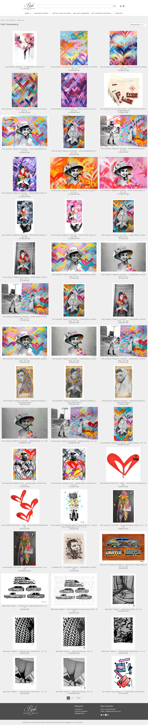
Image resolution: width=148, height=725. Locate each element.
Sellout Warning (81, 13)
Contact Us (78, 709)
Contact (119, 13)
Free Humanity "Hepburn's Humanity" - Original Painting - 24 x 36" (25, 441)
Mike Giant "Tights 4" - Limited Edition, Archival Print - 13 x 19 (24, 692)
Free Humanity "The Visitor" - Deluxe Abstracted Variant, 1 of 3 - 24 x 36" (123, 526)
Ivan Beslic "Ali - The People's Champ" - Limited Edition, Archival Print (74, 568)
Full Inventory (11, 20)
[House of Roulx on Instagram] (106, 715)
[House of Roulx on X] (108, 715)
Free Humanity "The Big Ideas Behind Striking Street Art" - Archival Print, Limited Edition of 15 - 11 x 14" (74, 526)
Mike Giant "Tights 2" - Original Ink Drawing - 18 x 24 (74, 651)
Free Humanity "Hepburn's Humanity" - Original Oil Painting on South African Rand (24, 401)
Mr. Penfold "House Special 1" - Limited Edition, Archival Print (123, 692)
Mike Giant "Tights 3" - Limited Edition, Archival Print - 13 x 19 (123, 651)
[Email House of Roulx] (101, 715)
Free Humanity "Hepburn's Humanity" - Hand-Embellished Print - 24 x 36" (24, 150)
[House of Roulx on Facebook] (103, 715)
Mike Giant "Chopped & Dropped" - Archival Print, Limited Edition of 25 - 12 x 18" (123, 565)
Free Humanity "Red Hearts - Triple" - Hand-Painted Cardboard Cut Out (24, 526)
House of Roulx (31, 722)
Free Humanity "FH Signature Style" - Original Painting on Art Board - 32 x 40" (74, 67)
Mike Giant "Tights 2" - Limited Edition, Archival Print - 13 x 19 (24, 651)
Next (78, 698)
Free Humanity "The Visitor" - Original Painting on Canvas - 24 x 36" (25, 568)
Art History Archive (101, 13)
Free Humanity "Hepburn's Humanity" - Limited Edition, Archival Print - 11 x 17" (123, 236)
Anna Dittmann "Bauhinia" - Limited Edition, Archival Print (24, 67)
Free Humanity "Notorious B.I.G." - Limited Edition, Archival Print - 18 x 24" (24, 484)
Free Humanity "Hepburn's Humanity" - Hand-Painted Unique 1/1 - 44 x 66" (25, 236)
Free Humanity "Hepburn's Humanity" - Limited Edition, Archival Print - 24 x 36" (74, 320)
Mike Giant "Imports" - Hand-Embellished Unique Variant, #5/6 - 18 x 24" (74, 610)
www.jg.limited (78, 722)
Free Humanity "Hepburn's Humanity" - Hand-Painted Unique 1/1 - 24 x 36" (25, 194)
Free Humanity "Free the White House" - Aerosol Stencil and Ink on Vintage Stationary (123, 109)
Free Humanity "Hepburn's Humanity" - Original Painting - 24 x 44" (123, 443)
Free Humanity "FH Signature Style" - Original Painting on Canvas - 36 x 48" (25, 109)
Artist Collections (62, 13)
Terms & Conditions (81, 711)
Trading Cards (41, 13)
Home (2, 20)
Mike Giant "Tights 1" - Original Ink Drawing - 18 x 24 (123, 609)
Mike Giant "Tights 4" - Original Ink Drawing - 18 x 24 (74, 692)
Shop (27, 13)
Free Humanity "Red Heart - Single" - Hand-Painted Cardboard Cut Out (123, 484)
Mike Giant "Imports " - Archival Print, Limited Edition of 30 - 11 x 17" (24, 606)
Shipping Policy (80, 713)
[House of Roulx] (29, 6)
